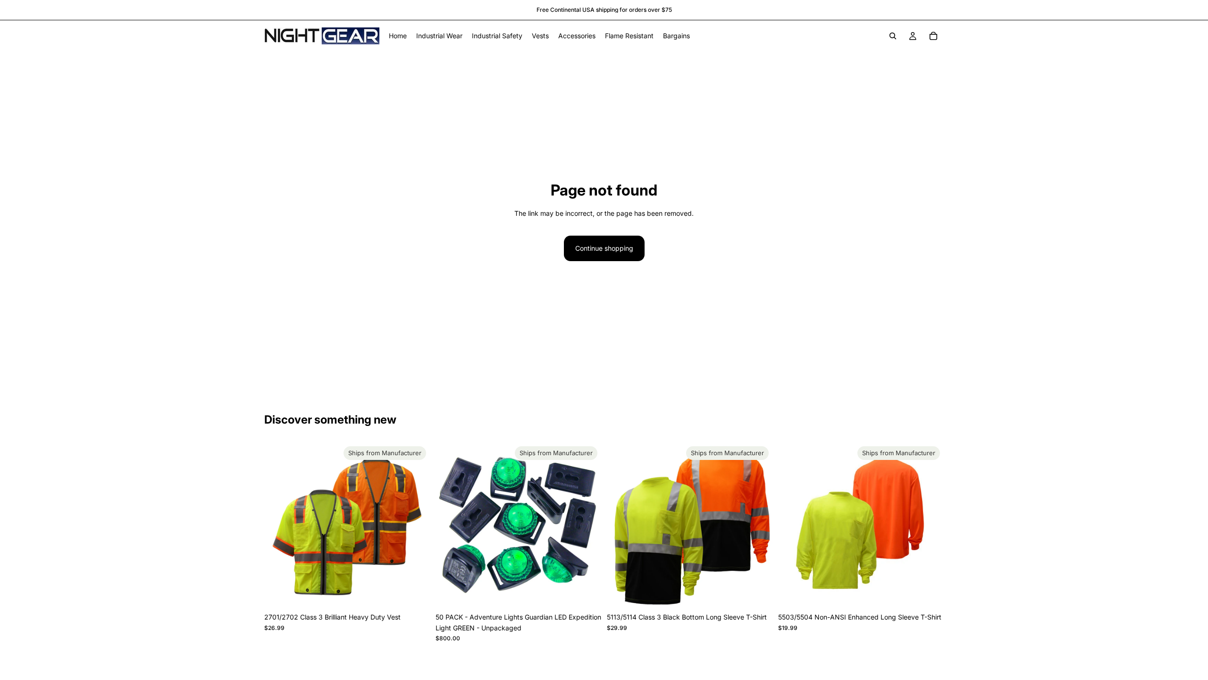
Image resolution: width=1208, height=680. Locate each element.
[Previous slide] (278, 525)
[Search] (892, 36)
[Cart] (933, 36)
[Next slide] (416, 525)
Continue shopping (604, 248)
